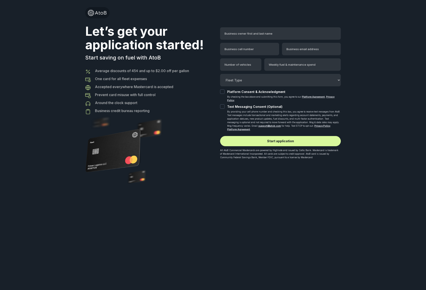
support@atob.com (269, 125)
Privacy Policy (322, 125)
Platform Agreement (313, 96)
